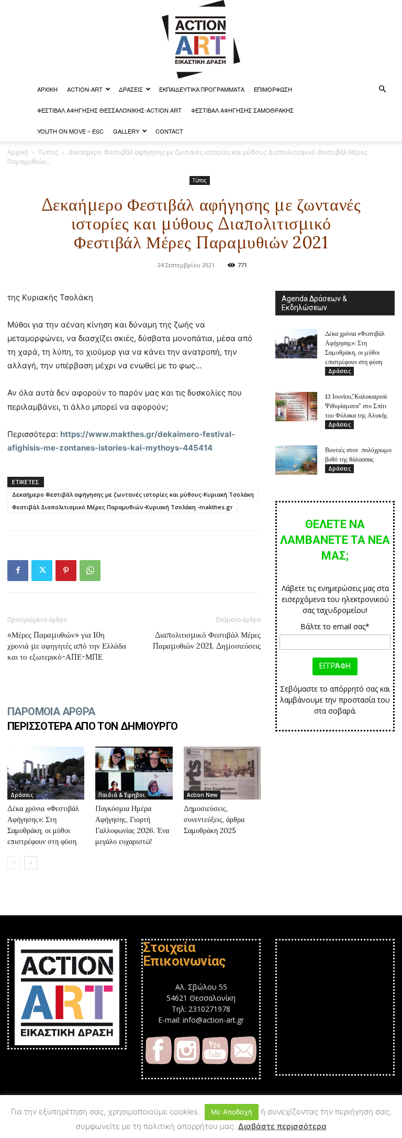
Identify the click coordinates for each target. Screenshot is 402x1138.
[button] (382, 89)
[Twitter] (41, 570)
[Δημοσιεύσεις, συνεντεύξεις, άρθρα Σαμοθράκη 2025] (222, 773)
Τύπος (48, 152)
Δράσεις (131, 89)
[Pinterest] (65, 570)
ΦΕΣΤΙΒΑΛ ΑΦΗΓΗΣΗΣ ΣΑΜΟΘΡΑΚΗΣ (242, 110)
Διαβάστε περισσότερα (282, 1126)
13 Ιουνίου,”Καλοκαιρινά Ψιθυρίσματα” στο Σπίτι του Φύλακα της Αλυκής (356, 405)
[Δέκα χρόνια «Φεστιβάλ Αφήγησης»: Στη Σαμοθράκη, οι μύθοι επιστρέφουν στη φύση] (45, 773)
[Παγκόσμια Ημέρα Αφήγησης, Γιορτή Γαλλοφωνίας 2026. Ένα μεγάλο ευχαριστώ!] (133, 773)
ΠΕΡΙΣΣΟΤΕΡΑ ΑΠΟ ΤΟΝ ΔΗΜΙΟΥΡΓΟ (92, 726)
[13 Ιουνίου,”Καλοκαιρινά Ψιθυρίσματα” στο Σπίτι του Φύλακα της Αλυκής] (296, 406)
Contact (169, 131)
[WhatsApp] (90, 570)
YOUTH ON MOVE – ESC (70, 131)
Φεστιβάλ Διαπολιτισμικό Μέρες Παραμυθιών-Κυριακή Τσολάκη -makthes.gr (122, 507)
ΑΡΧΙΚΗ (47, 89)
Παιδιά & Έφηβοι (121, 794)
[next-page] (30, 862)
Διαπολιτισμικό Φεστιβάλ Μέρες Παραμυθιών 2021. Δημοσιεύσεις (207, 640)
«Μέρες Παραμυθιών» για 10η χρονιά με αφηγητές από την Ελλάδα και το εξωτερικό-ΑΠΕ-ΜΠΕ (66, 646)
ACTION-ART (85, 89)
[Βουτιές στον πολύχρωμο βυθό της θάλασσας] (296, 460)
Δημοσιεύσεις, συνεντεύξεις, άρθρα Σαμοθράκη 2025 (214, 819)
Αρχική (17, 152)
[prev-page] (13, 862)
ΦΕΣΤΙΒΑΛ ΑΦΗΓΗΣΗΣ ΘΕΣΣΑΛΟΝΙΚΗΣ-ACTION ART (109, 110)
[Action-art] (201, 39)
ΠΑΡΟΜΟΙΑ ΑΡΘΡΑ (51, 711)
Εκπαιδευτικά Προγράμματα (201, 89)
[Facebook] (17, 570)
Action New (202, 794)
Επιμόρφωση (273, 89)
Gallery (126, 131)
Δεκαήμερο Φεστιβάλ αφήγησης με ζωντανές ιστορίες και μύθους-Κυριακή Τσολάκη (133, 494)
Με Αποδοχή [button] (231, 1112)
